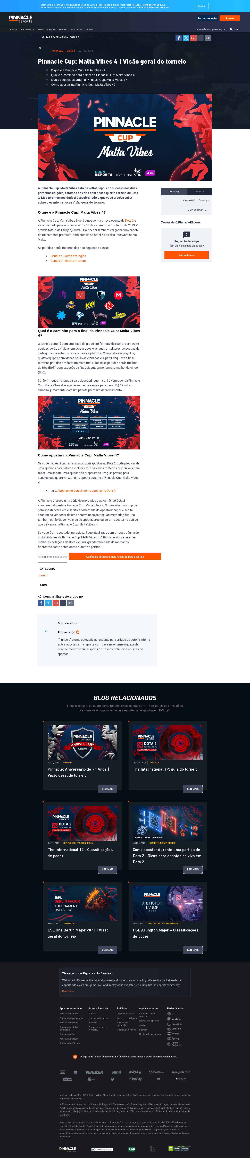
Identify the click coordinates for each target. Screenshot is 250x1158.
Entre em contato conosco (147, 1014)
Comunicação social (98, 1018)
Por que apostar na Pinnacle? (97, 1028)
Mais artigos (197, 210)
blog (41, 29)
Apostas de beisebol (70, 1022)
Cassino (90, 29)
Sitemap (143, 1029)
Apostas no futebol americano (69, 1028)
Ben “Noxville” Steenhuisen (78, 843)
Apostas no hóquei (69, 1038)
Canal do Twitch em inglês (68, 256)
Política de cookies (126, 1029)
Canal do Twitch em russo (68, 260)
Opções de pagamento (150, 1034)
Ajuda (142, 1025)
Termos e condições (127, 1018)
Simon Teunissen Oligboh (162, 843)
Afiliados (92, 1022)
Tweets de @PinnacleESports (181, 222)
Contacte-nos (187, 255)
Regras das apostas (149, 1020)
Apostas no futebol (69, 1013)
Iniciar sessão (207, 18)
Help (236, 29)
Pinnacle (57, 51)
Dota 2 (71, 51)
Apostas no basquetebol (71, 1018)
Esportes (76, 29)
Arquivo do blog (57, 29)
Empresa (92, 1013)
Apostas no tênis (68, 1034)
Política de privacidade (122, 1023)
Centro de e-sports (22, 29)
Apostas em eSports (70, 1043)
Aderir (229, 18)
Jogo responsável (125, 1013)
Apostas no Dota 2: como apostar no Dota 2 (86, 490)
